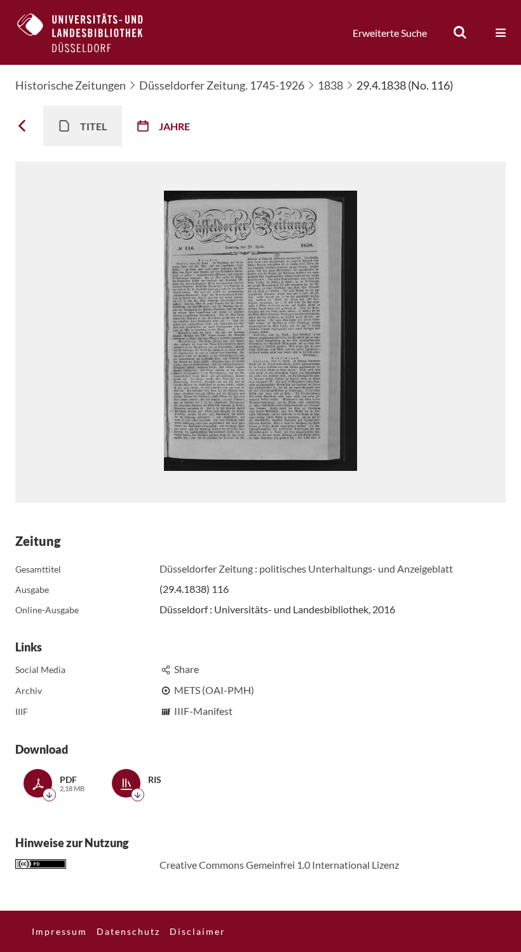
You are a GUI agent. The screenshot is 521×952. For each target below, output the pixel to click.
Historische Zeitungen (70, 85)
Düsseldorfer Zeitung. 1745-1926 (221, 85)
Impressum (59, 931)
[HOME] (89, 32)
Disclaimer (198, 931)
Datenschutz (128, 931)
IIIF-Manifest (203, 711)
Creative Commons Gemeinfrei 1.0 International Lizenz (279, 865)
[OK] (460, 32)
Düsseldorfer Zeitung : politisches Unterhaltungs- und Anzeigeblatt (306, 568)
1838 (330, 85)
